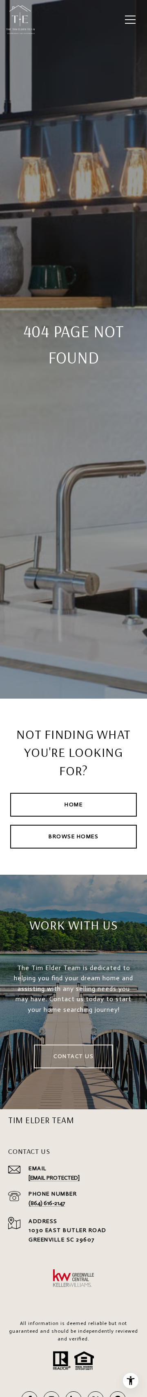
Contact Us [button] (73, 1056)
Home (73, 804)
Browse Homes (73, 836)
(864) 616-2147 (47, 1203)
